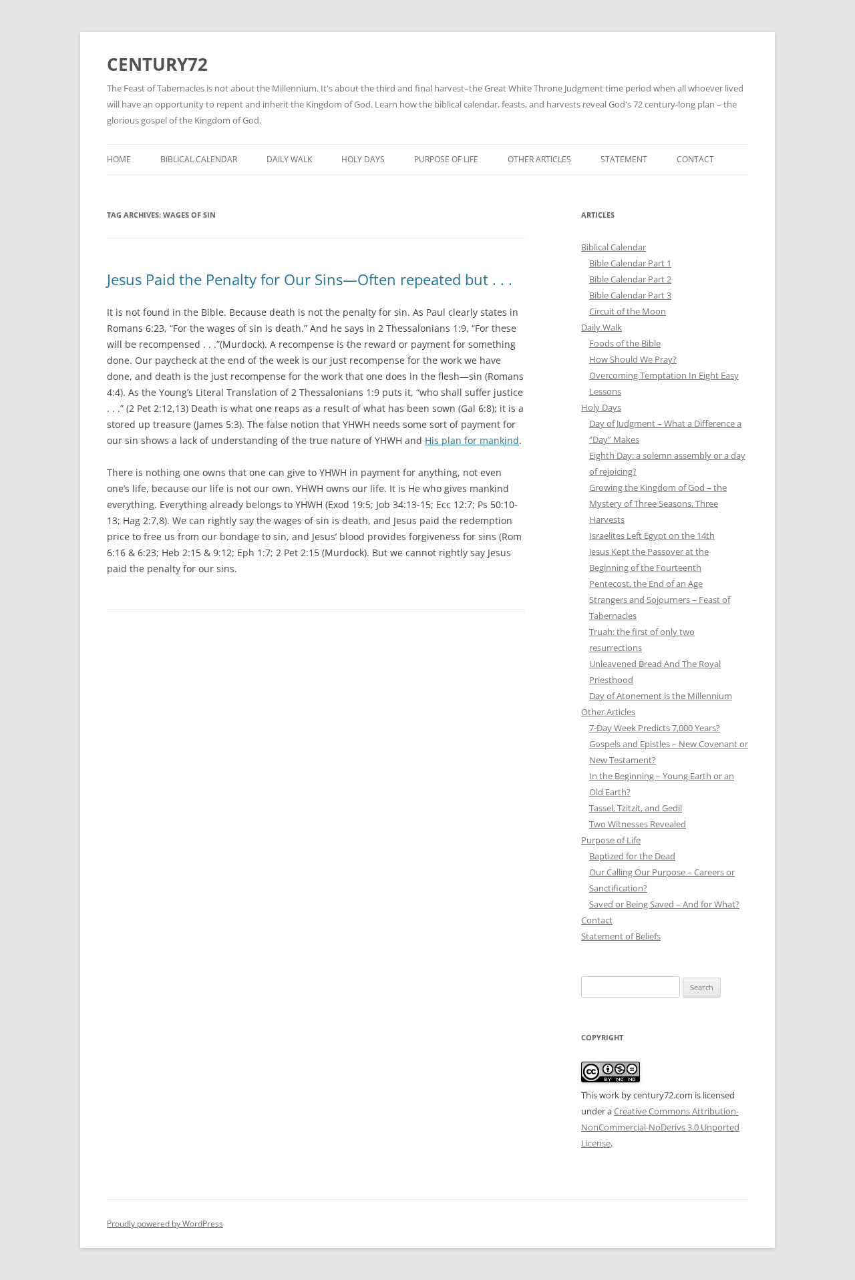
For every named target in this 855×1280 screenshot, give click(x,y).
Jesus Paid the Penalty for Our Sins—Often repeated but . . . (309, 279)
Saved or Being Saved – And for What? (664, 904)
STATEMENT (624, 159)
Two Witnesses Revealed (637, 824)
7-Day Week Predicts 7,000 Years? (654, 728)
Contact (695, 159)
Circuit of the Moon (627, 311)
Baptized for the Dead (632, 856)
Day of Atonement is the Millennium (660, 696)
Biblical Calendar (198, 159)
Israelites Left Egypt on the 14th (652, 535)
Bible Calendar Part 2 (630, 279)
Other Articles (539, 159)
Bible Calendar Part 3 (630, 295)
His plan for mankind (472, 440)
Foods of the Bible (625, 343)
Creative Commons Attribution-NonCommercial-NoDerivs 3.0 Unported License (660, 1127)
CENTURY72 (157, 64)
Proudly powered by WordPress (165, 1223)
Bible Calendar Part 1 (630, 263)
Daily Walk (289, 159)
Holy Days (363, 159)
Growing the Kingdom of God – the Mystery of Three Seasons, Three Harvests (658, 503)
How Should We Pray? (633, 359)
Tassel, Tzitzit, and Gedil (635, 808)
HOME (119, 159)
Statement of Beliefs (621, 936)
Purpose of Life (446, 159)
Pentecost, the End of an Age (646, 584)
